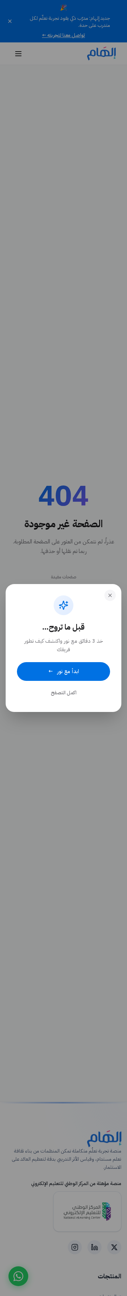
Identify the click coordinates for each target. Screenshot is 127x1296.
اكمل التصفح (64, 692)
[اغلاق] (110, 595)
